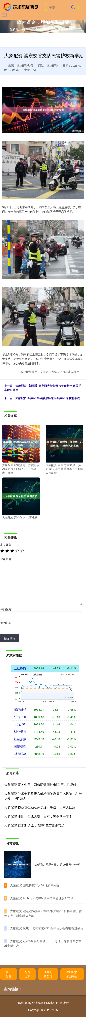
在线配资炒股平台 (72, 974)
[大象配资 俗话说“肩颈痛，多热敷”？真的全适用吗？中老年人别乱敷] (64, 443)
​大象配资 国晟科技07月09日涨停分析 (34, 885)
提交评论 (9, 638)
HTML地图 (63, 1003)
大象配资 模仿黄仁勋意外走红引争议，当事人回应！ (41, 807)
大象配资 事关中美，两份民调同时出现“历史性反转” (40, 784)
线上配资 (8, 974)
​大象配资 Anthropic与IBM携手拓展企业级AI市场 (41, 898)
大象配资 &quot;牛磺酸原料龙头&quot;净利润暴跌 (47, 398)
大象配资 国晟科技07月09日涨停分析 (56, 864)
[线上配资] (21, 7)
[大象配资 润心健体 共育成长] (21, 496)
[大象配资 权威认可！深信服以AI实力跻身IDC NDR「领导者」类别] (21, 443)
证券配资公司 (48, 974)
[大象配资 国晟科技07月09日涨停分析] (17, 864)
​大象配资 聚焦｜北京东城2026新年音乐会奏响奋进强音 (46, 928)
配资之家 (27, 974)
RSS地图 (49, 1003)
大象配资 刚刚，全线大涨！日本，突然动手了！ (38, 816)
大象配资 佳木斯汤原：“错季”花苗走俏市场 (34, 825)
